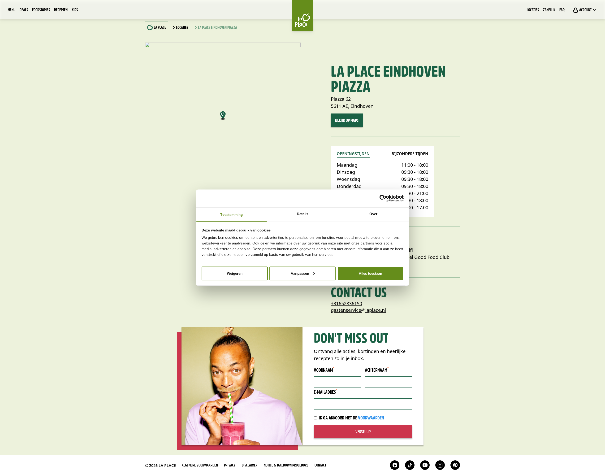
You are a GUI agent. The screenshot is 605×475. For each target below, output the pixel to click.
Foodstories (41, 10)
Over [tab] (373, 214)
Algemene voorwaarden (200, 465)
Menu (11, 10)
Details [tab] (302, 214)
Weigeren (234, 273)
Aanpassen (300, 273)
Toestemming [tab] (231, 214)
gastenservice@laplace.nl (358, 310)
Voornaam (324, 370)
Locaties (533, 10)
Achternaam (377, 370)
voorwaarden (371, 418)
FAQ (562, 10)
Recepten (61, 10)
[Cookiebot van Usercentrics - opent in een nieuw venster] (383, 198)
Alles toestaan (370, 273)
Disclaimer (250, 465)
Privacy (230, 465)
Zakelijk (549, 10)
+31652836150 (346, 303)
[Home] (302, 15)
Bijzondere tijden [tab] (410, 154)
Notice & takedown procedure (286, 465)
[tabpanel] (382, 186)
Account (585, 10)
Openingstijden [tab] (353, 154)
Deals (24, 10)
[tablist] (382, 156)
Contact (320, 465)
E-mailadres (325, 392)
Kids (75, 10)
